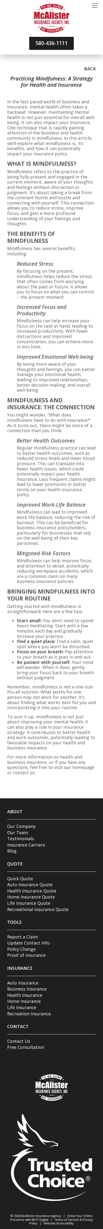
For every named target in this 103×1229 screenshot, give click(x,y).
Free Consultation (25, 1047)
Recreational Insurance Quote (38, 909)
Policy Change (21, 949)
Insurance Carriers (26, 845)
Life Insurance (21, 1007)
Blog (12, 851)
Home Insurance (24, 1001)
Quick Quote (20, 878)
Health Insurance (24, 995)
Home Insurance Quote (31, 897)
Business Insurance (27, 989)
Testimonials (20, 838)
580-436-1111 (51, 43)
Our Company (21, 826)
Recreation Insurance (29, 1014)
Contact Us (18, 1041)
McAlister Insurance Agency (41, 1216)
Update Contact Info (28, 943)
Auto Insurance (22, 983)
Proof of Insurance (26, 955)
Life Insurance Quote (28, 903)
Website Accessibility (59, 1223)
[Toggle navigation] (95, 5)
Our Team (17, 832)
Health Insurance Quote (31, 891)
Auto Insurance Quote (29, 884)
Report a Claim (22, 937)
